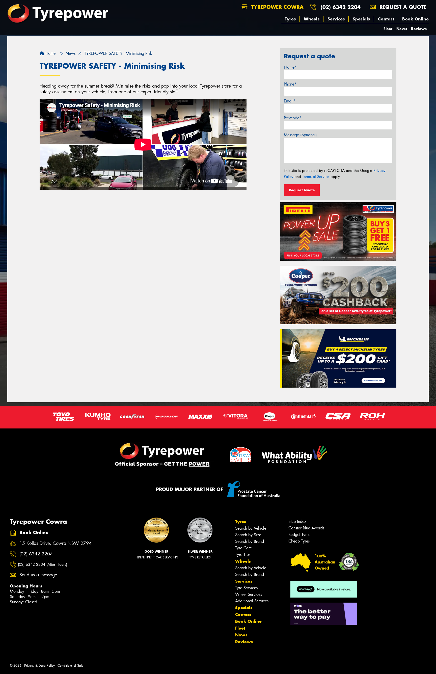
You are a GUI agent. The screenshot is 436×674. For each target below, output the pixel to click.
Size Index (297, 521)
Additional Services (251, 601)
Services (336, 19)
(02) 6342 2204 (341, 7)
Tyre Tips (242, 554)
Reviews (419, 28)
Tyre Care (243, 548)
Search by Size (248, 534)
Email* (290, 101)
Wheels (311, 19)
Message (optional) (300, 135)
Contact (386, 19)
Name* (290, 67)
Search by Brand (249, 541)
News (401, 28)
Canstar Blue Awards (306, 528)
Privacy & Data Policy (39, 665)
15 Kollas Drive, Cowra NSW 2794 (55, 543)
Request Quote (302, 190)
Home (50, 53)
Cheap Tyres (299, 541)
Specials (361, 19)
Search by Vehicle (250, 528)
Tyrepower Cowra (277, 7)
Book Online (415, 19)
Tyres (290, 19)
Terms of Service (315, 176)
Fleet (388, 28)
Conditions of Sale (71, 665)
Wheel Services (248, 594)
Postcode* (293, 118)
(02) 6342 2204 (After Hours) (42, 564)
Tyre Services (246, 587)
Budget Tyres (299, 534)
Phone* (290, 84)
